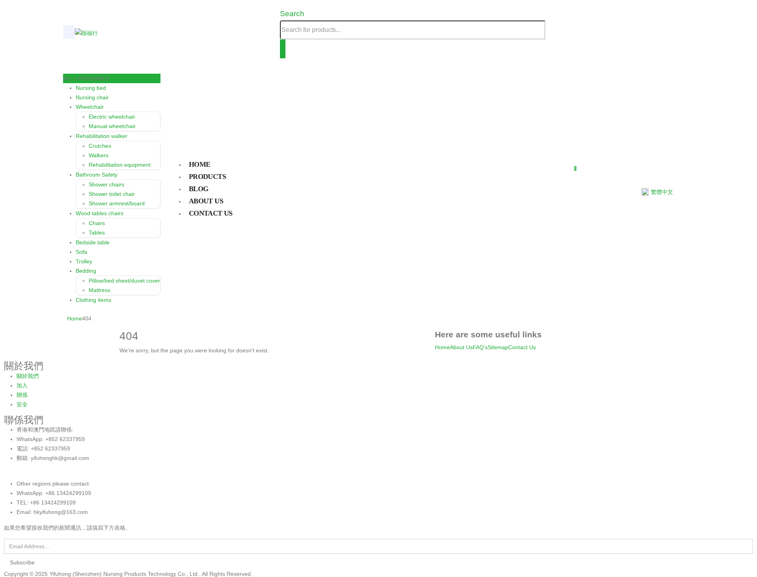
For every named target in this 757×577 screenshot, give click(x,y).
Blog (198, 189)
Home (199, 164)
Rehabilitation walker (101, 136)
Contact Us (522, 347)
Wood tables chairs (99, 213)
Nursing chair (92, 97)
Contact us (211, 213)
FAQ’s (480, 347)
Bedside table (93, 242)
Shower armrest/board (117, 203)
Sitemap (498, 347)
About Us (461, 347)
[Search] (282, 48)
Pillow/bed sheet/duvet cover (124, 280)
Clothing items (93, 300)
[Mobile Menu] (69, 32)
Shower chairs (106, 184)
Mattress (99, 290)
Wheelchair (90, 107)
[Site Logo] (86, 33)
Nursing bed (91, 88)
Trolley (84, 261)
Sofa (81, 252)
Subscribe (22, 562)
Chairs (97, 223)
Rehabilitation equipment (120, 165)
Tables (97, 232)
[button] (292, 13)
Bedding (86, 271)
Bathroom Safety (96, 174)
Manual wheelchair (112, 126)
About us (206, 201)
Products (207, 177)
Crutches (100, 146)
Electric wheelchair (112, 117)
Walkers (98, 155)
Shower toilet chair (112, 194)
